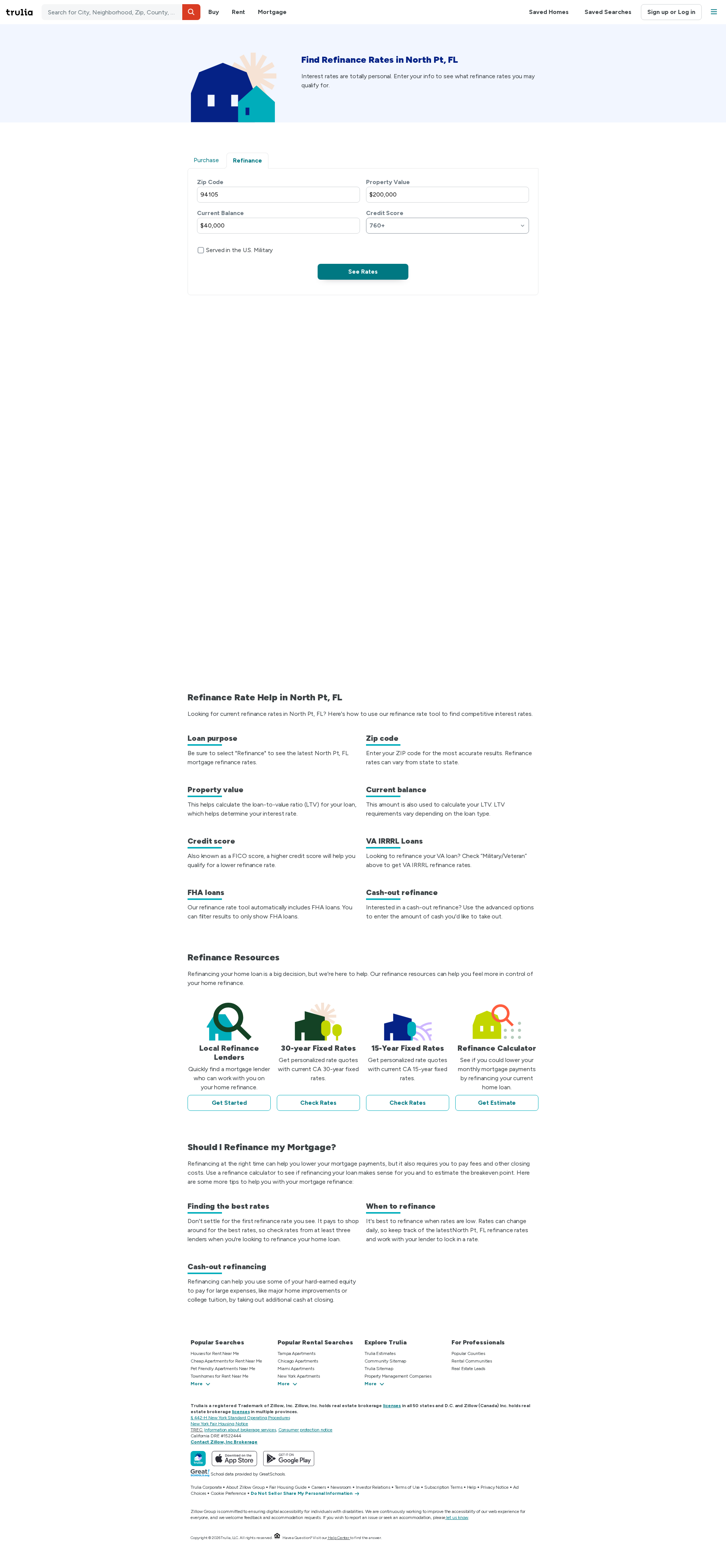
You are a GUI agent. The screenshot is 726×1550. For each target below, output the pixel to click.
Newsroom (340, 1487)
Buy (213, 11)
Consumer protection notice (305, 1429)
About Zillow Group (245, 1487)
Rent (238, 11)
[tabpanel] (363, 229)
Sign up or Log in (671, 11)
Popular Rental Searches (315, 1342)
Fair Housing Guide (288, 1487)
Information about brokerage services (240, 1429)
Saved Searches (608, 11)
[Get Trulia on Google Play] (288, 1458)
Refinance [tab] (247, 160)
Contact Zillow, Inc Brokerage (224, 1442)
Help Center (338, 1537)
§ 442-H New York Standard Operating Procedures (240, 1417)
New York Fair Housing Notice (219, 1423)
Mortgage (272, 11)
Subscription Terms (443, 1487)
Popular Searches (217, 1342)
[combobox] (121, 12)
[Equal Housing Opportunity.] (277, 1537)
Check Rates (318, 1102)
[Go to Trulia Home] (24, 12)
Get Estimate (497, 1102)
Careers (318, 1487)
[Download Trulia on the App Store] (234, 1458)
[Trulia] (198, 1458)
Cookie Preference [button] (228, 1493)
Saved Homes (549, 11)
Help (471, 1487)
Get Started (229, 1102)
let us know (457, 1517)
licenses (392, 1405)
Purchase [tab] (206, 160)
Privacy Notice (495, 1487)
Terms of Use (407, 1487)
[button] (191, 12)
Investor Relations (373, 1487)
